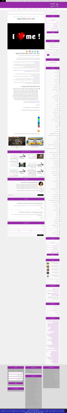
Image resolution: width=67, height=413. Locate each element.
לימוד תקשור (39, 383)
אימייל (30, 230)
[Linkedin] (39, 123)
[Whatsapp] (35, 51)
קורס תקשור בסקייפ (55, 360)
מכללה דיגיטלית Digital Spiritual (14, 158)
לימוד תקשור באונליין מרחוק (54, 333)
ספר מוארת (10, 172)
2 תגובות (32, 21)
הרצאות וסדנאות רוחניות (35, 16)
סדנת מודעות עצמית (55, 342)
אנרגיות (17, 154)
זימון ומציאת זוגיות (38, 402)
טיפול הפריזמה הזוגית (33, 133)
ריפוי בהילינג (39, 390)
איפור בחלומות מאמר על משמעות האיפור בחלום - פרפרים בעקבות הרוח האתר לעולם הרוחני (30, 203)
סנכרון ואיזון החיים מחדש (54, 345)
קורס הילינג (56, 348)
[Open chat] (65, 410)
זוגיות (30, 16)
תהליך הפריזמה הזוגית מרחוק (18, 133)
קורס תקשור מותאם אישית (54, 361)
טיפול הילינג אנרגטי (13, 155)
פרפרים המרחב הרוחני (31, 102)
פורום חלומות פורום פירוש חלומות (54, 47)
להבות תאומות (51, 329)
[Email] (39, 125)
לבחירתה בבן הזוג (26, 71)
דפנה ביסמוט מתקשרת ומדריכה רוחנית (24, 21)
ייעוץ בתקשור (15, 157)
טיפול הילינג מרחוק (38, 397)
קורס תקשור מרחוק (38, 396)
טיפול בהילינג (50, 323)
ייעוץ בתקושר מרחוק (55, 326)
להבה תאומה (56, 329)
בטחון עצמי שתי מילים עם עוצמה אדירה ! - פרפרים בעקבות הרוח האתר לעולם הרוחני (31, 212)
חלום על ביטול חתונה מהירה (55, 310)
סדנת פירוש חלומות (55, 344)
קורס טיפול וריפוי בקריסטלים (54, 354)
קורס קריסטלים (56, 357)
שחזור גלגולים (31, 155)
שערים (58, 314)
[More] (27, 51)
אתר (18, 230)
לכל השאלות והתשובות (56, 299)
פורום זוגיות (33, 101)
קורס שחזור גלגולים (50, 357)
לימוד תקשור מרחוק (49, 334)
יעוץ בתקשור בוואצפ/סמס (54, 327)
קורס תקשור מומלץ (38, 384)
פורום (58, 371)
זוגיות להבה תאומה (55, 322)
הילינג (12, 154)
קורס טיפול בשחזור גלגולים (54, 353)
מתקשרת (13, 172)
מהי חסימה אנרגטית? (33, 167)
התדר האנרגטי (33, 55)
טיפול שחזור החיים (34, 154)
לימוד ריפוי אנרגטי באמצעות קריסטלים (53, 330)
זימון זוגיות (28, 16)
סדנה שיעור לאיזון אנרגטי (30, 166)
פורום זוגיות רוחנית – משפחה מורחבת (54, 45)
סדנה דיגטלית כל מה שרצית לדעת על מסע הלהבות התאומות (31, 172)
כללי (13, 16)
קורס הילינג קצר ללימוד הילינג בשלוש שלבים (53, 350)
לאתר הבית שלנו (56, 370)
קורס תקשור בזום (51, 358)
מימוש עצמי (53, 337)
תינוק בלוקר (57, 312)
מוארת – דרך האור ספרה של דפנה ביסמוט (53, 43)
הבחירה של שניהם (37, 78)
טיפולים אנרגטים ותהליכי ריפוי (19, 16)
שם (43, 230)
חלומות (25, 16)
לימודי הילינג (11, 157)
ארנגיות (14, 163)
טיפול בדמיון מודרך (55, 323)
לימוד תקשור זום (56, 334)
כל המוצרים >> (57, 281)
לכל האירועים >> (52, 62)
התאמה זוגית (39, 378)
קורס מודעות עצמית (38, 399)
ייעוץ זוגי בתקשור (38, 393)
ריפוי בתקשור (13, 173)
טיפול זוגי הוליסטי (38, 400)
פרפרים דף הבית (53, 12)
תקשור (58, 290)
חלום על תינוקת (56, 308)
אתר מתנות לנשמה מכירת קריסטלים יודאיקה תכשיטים (34, 406)
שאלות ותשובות (56, 377)
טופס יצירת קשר (56, 380)
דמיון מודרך (15, 154)
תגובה (43, 225)
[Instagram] (30, 51)
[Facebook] (38, 51)
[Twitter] (33, 51)
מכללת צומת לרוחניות (55, 338)
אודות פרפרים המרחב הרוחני (55, 374)
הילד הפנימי (12, 163)
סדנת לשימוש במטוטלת (55, 341)
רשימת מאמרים (57, 373)
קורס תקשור (17, 173)
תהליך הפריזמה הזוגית (26, 133)
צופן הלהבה (48, 345)
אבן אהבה (17, 163)
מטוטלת (57, 337)
